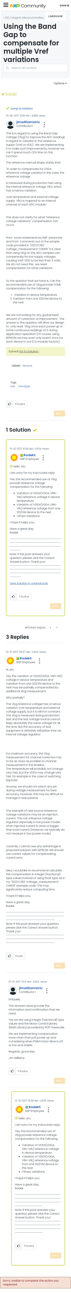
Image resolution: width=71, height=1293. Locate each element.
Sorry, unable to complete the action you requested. (31, 1282)
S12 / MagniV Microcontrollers (24, 18)
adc (12, 386)
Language (55, 16)
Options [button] (59, 83)
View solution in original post (29, 583)
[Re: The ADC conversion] (57, 627)
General (27, 365)
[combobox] (35, 68)
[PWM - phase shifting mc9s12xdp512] (51, 627)
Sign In (64, 5)
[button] (44, 124)
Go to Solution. (29, 351)
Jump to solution (21, 108)
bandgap (24, 386)
